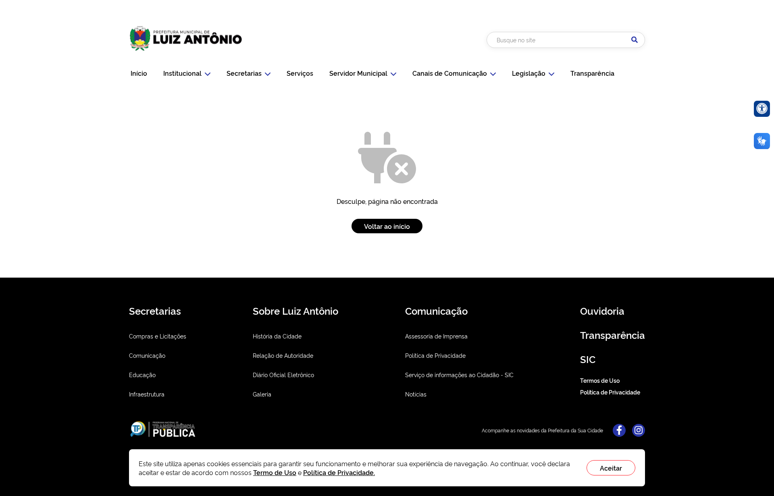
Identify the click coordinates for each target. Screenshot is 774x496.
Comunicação (147, 355)
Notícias (416, 394)
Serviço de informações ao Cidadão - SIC (459, 374)
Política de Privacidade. (339, 472)
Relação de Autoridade (283, 355)
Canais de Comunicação (449, 72)
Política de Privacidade (435, 355)
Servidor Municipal (358, 72)
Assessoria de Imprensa (436, 336)
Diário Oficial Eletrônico (283, 374)
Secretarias (244, 72)
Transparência (592, 72)
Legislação (528, 72)
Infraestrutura (146, 394)
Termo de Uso (274, 472)
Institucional (182, 72)
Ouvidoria (602, 310)
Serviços (300, 72)
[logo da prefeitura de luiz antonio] (186, 53)
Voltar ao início (387, 226)
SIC (587, 358)
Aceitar (611, 467)
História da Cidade (277, 336)
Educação (142, 374)
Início (139, 72)
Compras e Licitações (157, 336)
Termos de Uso (600, 380)
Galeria (262, 394)
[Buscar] (634, 40)
